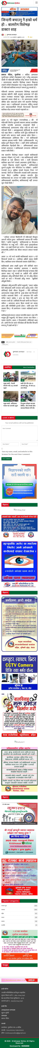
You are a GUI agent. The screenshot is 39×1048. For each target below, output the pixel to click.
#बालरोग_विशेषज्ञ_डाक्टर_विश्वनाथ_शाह (24, 342)
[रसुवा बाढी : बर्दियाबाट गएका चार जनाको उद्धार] (10, 396)
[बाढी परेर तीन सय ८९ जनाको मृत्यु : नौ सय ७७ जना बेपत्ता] (28, 376)
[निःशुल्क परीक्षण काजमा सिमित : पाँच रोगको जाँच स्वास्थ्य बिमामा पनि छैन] (28, 396)
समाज (2, 917)
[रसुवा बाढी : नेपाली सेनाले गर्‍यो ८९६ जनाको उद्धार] (10, 376)
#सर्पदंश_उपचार (5, 344)
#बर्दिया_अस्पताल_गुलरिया (10, 342)
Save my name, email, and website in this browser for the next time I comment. (17, 453)
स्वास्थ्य (2, 921)
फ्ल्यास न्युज (6, 380)
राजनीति (3, 925)
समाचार (3, 910)
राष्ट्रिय (22, 380)
